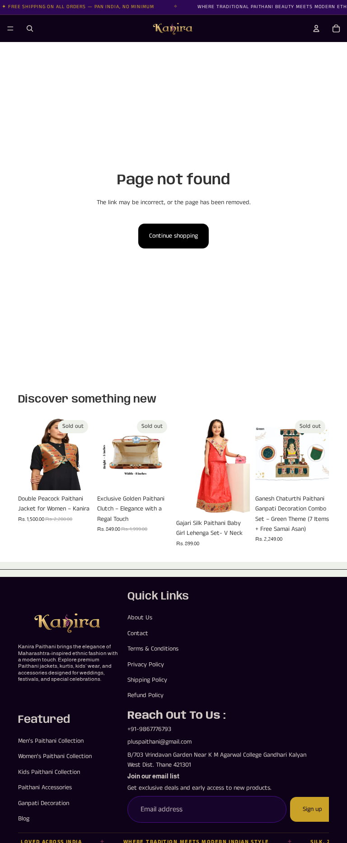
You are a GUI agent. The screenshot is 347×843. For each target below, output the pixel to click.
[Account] (316, 28)
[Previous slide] (28, 453)
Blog (23, 818)
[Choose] (236, 500)
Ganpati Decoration (43, 803)
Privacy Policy (145, 664)
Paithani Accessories (45, 787)
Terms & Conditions (152, 648)
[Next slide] (82, 453)
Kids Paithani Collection (49, 772)
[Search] (30, 28)
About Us (139, 617)
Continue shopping (173, 235)
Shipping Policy (147, 679)
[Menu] (10, 28)
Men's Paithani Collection (51, 740)
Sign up (312, 809)
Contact (137, 633)
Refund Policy (145, 695)
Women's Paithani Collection (55, 756)
